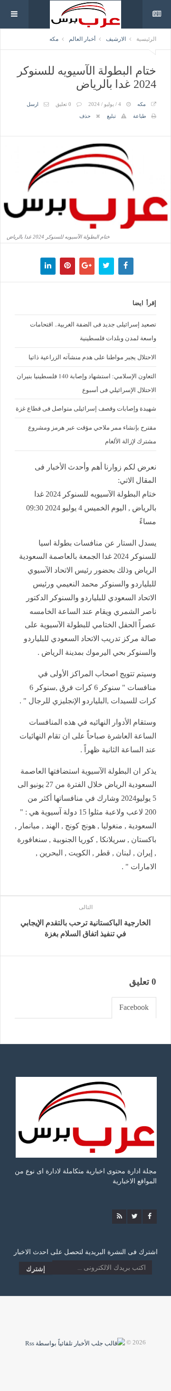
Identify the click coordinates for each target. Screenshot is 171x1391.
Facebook (134, 1007)
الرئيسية (146, 39)
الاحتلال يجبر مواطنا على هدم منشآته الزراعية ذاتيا (92, 357)
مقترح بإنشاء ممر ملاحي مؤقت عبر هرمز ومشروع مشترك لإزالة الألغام (92, 434)
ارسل (32, 104)
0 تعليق (63, 104)
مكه (53, 39)
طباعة (139, 116)
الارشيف (116, 39)
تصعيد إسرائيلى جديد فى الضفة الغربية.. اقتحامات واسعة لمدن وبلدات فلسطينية (93, 331)
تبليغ (111, 116)
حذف (85, 116)
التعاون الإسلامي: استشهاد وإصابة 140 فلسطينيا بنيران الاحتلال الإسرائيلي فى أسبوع (86, 383)
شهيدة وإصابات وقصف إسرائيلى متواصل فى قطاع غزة (86, 408)
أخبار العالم (82, 39)
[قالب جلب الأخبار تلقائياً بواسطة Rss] (75, 1342)
